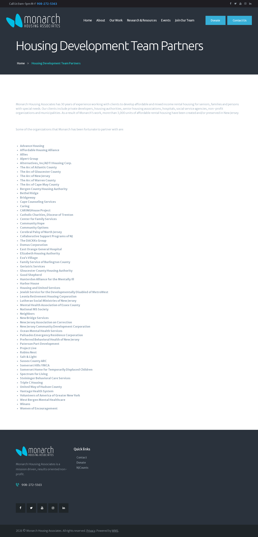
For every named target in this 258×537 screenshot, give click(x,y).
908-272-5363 (31, 485)
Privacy (90, 530)
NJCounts (82, 467)
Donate (81, 462)
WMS (115, 530)
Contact (82, 457)
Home (21, 63)
